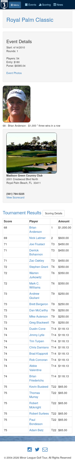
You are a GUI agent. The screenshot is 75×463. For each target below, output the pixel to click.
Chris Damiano (39, 347)
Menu (16, 4)
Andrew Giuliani (34, 295)
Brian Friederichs (36, 378)
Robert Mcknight (35, 405)
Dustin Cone (37, 329)
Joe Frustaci (37, 244)
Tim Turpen (36, 341)
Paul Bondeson (36, 422)
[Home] (4, 4)
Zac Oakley (36, 260)
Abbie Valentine (35, 368)
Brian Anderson (35, 229)
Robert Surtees (39, 413)
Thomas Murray (34, 395)
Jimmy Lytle (36, 335)
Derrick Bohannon (36, 252)
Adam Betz (36, 430)
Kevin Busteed (38, 386)
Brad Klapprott (38, 353)
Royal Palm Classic (29, 19)
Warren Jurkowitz (35, 275)
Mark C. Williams (34, 285)
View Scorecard (15, 197)
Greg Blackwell (39, 322)
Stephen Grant (38, 267)
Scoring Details (53, 213)
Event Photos (14, 73)
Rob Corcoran (38, 360)
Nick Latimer (37, 238)
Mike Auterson (38, 316)
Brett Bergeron (38, 304)
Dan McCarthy (38, 310)
